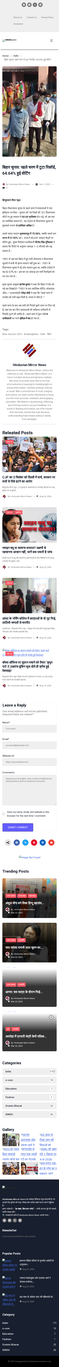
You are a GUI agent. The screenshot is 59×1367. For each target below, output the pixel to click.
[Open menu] (51, 41)
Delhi (16, 55)
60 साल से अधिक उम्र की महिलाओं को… (37, 1296)
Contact (30, 17)
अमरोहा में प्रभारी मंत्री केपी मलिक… (26, 1036)
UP (8, 1029)
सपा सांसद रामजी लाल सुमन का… (24, 947)
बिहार (49, 334)
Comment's (8, 772)
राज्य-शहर (22, 896)
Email (6, 739)
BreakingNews (31, 334)
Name (6, 722)
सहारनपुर (32, 896)
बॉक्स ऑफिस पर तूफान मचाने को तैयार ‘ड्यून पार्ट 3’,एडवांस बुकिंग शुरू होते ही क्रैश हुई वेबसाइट (27, 666)
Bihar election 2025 (12, 334)
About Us (17, 17)
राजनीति (21, 940)
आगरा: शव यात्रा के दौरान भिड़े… (24, 992)
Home (5, 55)
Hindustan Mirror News (19, 184)
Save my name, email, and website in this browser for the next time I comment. (28, 814)
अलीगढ (18, 512)
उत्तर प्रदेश (11, 896)
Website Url (8, 755)
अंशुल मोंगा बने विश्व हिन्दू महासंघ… (25, 903)
